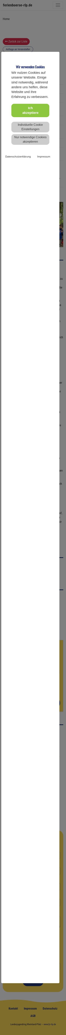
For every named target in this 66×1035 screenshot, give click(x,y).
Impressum (43, 156)
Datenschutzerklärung (18, 156)
